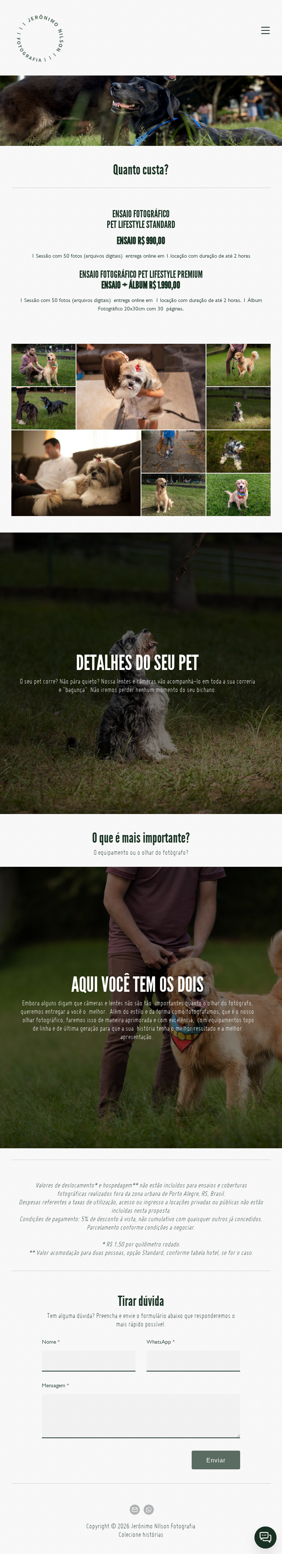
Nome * (51, 1341)
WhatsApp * (161, 1341)
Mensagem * (55, 1385)
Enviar (215, 1460)
